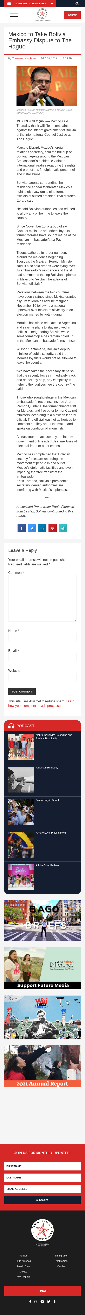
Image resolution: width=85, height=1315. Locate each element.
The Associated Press (24, 58)
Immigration (61, 1255)
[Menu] (13, 15)
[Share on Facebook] (22, 531)
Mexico (23, 1271)
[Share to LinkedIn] (42, 531)
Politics (23, 1255)
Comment (16, 572)
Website (14, 670)
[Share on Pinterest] (52, 531)
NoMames (61, 1261)
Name (13, 631)
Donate (72, 15)
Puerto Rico (23, 1266)
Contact (61, 1266)
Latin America (23, 1261)
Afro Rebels (23, 1277)
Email (13, 650)
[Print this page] (63, 531)
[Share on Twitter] (32, 531)
